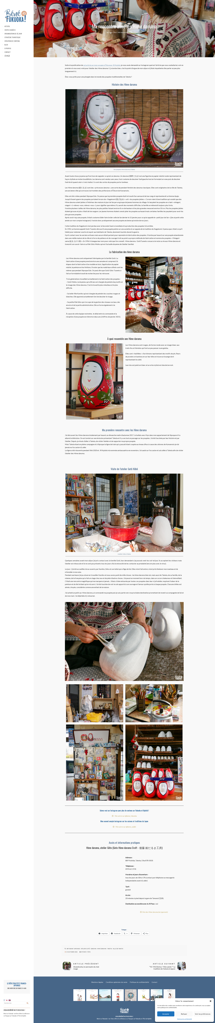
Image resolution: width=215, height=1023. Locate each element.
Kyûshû (83, 952)
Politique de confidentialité (184, 1019)
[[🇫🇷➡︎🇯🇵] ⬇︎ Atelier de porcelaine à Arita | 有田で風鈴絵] (156, 995)
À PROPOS (7, 48)
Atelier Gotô (85, 948)
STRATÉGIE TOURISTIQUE (12, 37)
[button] (210, 1001)
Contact (154, 982)
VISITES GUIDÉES (10, 30)
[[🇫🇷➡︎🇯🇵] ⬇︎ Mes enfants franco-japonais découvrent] (143, 995)
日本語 (7, 56)
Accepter (165, 1014)
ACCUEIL (7, 26)
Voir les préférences (202, 1014)
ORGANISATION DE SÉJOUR (13, 34)
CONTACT (7, 52)
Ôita (114, 32)
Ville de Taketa (118, 948)
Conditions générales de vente (116, 982)
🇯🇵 (7, 1000)
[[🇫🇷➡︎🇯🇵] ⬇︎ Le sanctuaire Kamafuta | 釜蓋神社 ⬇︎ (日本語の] (105, 995)
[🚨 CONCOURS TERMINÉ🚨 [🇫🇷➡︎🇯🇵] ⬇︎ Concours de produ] (92, 995)
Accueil (109, 32)
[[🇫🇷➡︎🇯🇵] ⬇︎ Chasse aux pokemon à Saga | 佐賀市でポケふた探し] (131, 995)
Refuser (184, 1014)
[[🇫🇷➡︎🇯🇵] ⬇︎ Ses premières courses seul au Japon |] (118, 995)
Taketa (109, 948)
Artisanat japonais (73, 948)
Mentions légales (97, 982)
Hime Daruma (101, 948)
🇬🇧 (10, 1000)
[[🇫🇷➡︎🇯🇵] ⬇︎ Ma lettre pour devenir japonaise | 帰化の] (169, 995)
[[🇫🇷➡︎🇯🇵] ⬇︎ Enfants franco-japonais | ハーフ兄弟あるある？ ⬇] (79, 995)
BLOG (6, 45)
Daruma (93, 948)
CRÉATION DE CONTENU (12, 41)
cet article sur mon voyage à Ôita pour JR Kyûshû (101, 65)
